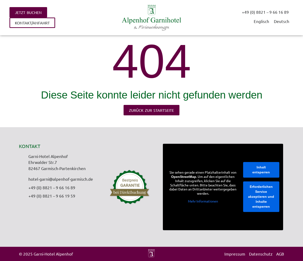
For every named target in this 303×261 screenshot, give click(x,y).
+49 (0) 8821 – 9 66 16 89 (265, 11)
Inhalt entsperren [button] (261, 169)
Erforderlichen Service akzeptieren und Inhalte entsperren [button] (261, 196)
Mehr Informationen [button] (203, 201)
